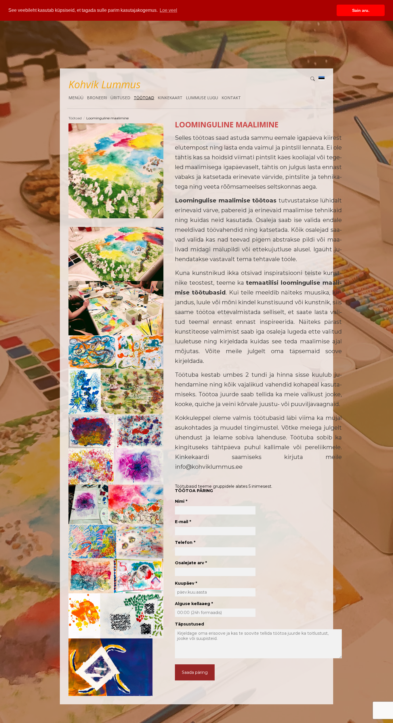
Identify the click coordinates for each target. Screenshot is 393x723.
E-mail (181, 521)
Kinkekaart (170, 97)
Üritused (120, 97)
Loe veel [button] (168, 10)
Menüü (75, 97)
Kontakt (231, 97)
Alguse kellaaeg (192, 603)
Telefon (183, 542)
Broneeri (97, 97)
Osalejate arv (189, 562)
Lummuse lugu (202, 97)
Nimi (179, 501)
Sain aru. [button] (360, 10)
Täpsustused (189, 624)
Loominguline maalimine (107, 118)
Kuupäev (184, 583)
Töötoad (144, 97)
